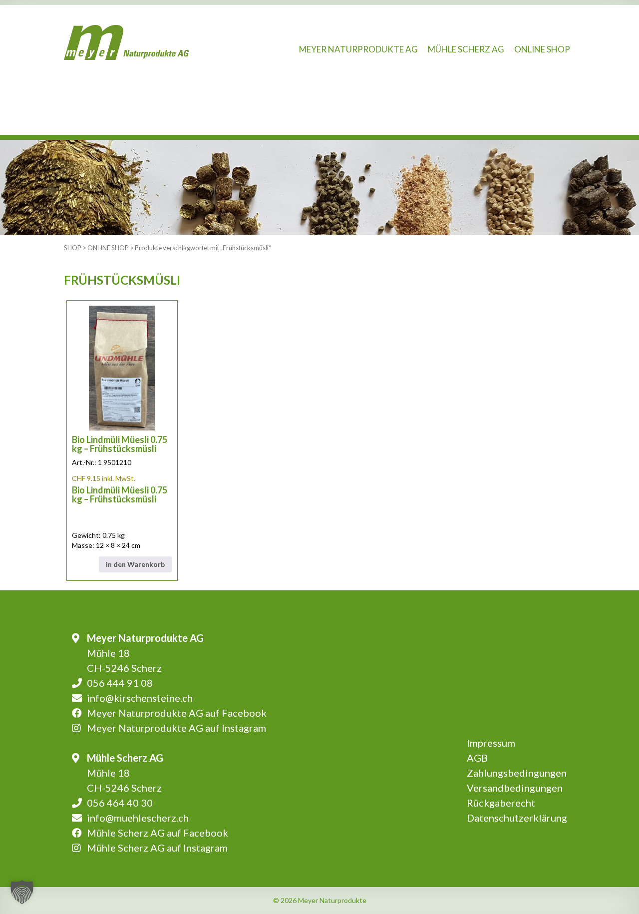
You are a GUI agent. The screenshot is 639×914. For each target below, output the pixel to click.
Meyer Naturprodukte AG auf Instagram (176, 728)
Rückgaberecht (501, 803)
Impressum (491, 743)
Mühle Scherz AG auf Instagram (157, 848)
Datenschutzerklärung (517, 818)
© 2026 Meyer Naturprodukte (319, 900)
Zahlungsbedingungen (517, 773)
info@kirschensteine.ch (140, 698)
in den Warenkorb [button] (135, 564)
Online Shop (542, 49)
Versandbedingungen (515, 788)
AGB (477, 758)
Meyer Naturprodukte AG (358, 49)
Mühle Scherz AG (466, 49)
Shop (72, 248)
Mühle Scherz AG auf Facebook (157, 833)
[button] (22, 892)
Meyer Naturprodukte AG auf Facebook (177, 713)
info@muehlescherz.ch (138, 818)
